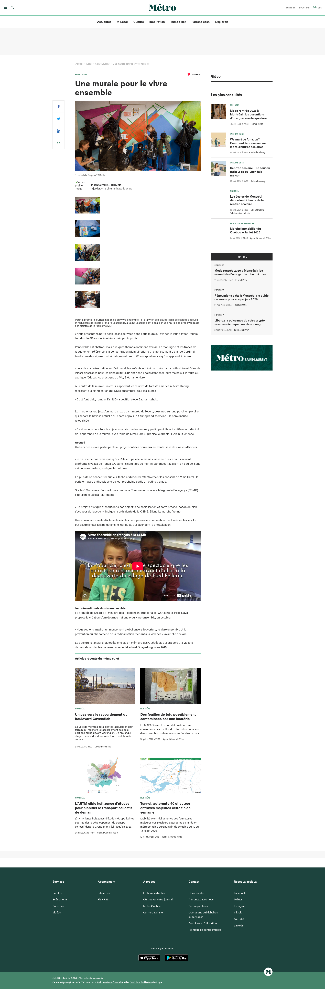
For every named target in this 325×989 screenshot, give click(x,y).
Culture (138, 21)
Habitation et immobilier (242, 223)
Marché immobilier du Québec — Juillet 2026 (245, 230)
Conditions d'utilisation (141, 982)
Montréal (80, 708)
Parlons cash (200, 21)
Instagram (240, 906)
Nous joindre (196, 893)
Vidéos (56, 912)
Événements (60, 899)
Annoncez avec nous (201, 899)
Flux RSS (103, 899)
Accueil (79, 63)
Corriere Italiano (153, 912)
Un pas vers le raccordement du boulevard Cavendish (101, 716)
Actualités (104, 21)
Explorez (221, 21)
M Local (122, 21)
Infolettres (104, 893)
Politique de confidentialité (205, 930)
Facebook (240, 893)
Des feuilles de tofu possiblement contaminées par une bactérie (168, 716)
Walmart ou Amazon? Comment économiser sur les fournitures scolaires (248, 143)
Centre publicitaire (200, 906)
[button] (4, 7)
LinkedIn (239, 925)
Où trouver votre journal (158, 899)
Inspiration (157, 21)
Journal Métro (257, 123)
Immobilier (178, 21)
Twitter (238, 899)
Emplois (57, 893)
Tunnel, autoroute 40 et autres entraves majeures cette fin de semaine (165, 808)
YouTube (239, 919)
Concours (58, 906)
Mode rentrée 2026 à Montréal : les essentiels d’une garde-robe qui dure (248, 114)
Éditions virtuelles (154, 893)
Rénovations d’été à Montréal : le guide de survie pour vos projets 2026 (241, 297)
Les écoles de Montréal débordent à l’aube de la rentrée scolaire (247, 200)
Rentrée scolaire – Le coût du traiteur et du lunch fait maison (250, 171)
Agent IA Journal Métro (173, 739)
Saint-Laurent (102, 63)
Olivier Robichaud (103, 746)
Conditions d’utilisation (203, 923)
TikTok (238, 912)
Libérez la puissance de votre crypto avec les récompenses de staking (239, 322)
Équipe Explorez (241, 329)
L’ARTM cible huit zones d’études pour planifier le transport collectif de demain (103, 808)
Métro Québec (151, 906)
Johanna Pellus (100, 184)
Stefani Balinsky (258, 152)
